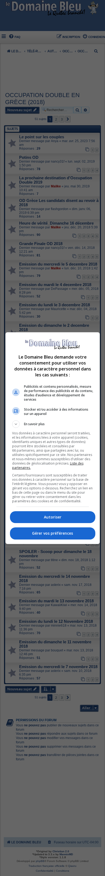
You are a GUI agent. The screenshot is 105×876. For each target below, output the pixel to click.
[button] (52, 424)
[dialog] (52, 438)
